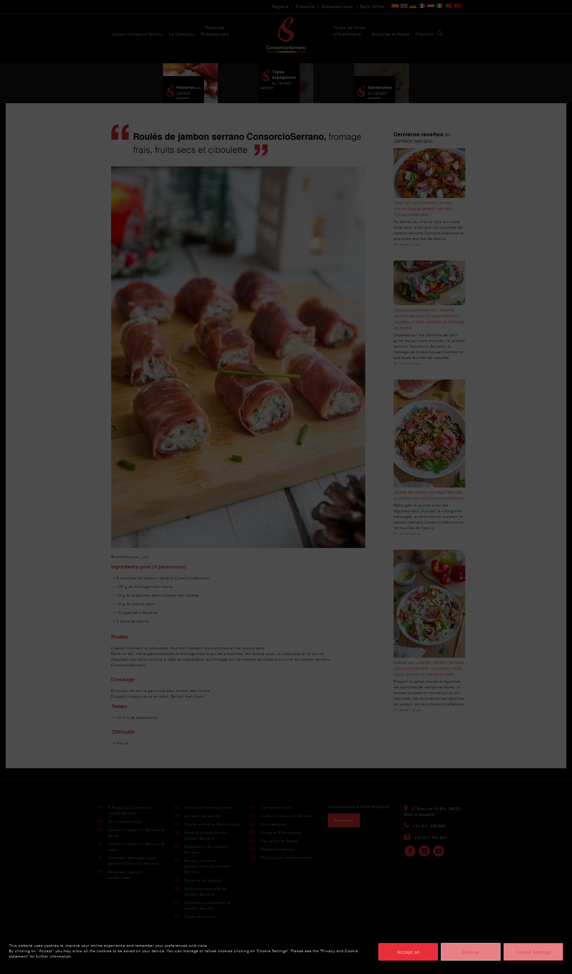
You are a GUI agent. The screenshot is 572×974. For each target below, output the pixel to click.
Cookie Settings (533, 952)
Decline (470, 952)
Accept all (408, 952)
